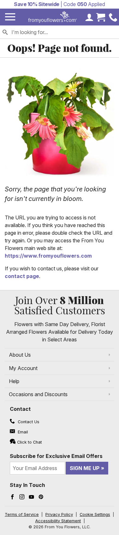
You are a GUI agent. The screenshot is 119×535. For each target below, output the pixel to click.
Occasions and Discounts (38, 394)
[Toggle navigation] (10, 17)
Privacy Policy (59, 514)
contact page (22, 276)
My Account (23, 368)
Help (14, 381)
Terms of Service (22, 514)
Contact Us (28, 421)
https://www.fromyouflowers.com (48, 256)
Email (22, 432)
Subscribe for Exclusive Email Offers (56, 456)
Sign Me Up (85, 468)
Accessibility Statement (58, 520)
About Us (20, 355)
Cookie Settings (95, 514)
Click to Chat (29, 442)
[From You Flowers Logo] (52, 17)
